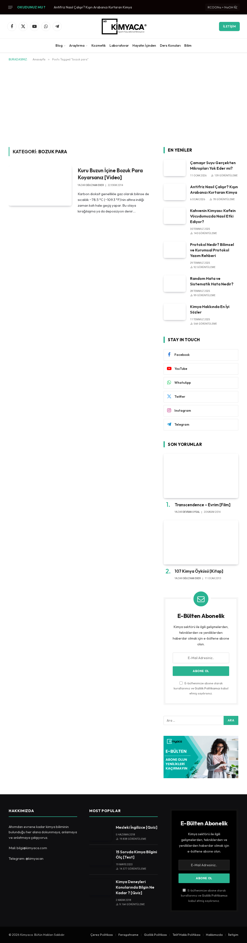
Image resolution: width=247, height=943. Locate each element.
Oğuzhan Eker (95, 185)
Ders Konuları (170, 45)
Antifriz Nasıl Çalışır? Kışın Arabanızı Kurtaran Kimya (93, 7)
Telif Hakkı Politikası (186, 935)
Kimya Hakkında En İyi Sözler (209, 309)
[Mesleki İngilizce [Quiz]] (100, 832)
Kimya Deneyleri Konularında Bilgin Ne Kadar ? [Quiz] (135, 887)
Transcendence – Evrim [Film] (202, 504)
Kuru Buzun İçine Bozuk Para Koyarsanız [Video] (110, 173)
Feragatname (128, 935)
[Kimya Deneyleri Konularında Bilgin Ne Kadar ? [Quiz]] (100, 887)
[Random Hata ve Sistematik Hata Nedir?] (175, 283)
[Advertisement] (123, 103)
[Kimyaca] (123, 26)
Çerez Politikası (101, 935)
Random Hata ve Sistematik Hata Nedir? (211, 281)
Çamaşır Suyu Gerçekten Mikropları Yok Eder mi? (213, 165)
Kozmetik (98, 45)
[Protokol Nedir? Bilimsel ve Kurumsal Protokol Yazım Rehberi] (175, 249)
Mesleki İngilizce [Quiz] (136, 827)
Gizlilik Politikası (155, 935)
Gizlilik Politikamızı (207, 688)
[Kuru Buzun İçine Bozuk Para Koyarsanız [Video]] (40, 186)
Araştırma (76, 45)
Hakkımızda (214, 935)
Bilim (188, 45)
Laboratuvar (119, 45)
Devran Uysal (191, 512)
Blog (58, 45)
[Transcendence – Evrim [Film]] (201, 476)
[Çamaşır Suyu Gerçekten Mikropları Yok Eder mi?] (175, 168)
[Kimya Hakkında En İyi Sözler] (175, 311)
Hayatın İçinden (144, 45)
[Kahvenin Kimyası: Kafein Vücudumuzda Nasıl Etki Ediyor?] (175, 215)
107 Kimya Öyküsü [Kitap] (199, 571)
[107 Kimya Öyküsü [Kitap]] (201, 542)
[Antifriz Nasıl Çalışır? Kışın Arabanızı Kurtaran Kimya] (175, 192)
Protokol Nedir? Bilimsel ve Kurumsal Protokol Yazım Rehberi (212, 250)
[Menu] (10, 7)
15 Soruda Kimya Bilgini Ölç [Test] (136, 854)
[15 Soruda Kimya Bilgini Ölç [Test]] (100, 857)
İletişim (229, 26)
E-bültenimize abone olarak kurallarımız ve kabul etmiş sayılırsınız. (201, 688)
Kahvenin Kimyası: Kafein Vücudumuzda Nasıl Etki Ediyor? (213, 216)
